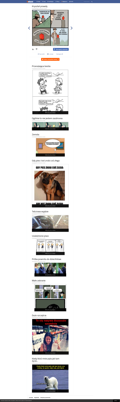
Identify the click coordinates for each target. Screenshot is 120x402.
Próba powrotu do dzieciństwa (46, 259)
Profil (72, 1)
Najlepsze (65, 1)
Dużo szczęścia (39, 315)
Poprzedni (42, 54)
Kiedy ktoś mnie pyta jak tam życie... (45, 360)
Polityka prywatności (45, 397)
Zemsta (35, 134)
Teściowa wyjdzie (40, 211)
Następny (59, 54)
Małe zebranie (38, 280)
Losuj (44, 1)
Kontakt (31, 397)
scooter (45, 8)
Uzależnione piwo (40, 236)
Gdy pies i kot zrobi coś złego (46, 160)
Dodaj (39, 1)
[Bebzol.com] (30, 1)
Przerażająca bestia (41, 66)
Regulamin (36, 397)
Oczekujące (50, 1)
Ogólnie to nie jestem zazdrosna (47, 118)
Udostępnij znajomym (62, 49)
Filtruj (57, 1)
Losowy (51, 54)
